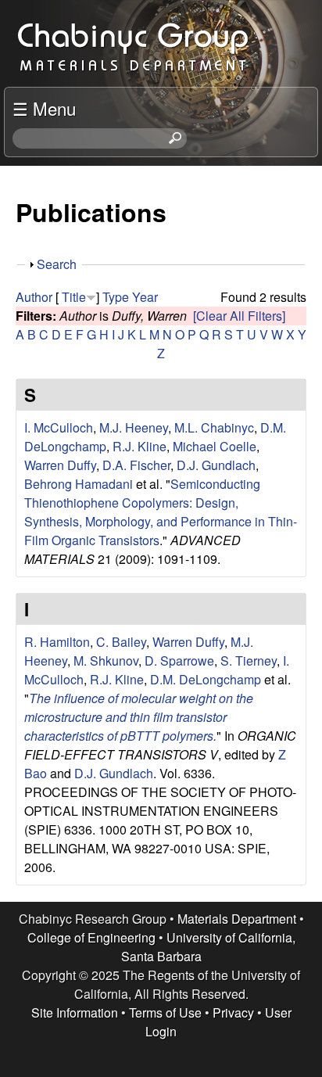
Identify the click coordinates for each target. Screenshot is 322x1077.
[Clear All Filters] (239, 316)
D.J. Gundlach (216, 465)
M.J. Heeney (133, 427)
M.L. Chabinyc (214, 427)
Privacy (233, 1012)
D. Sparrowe (179, 661)
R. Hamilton (57, 642)
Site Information (74, 1012)
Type (115, 297)
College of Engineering (91, 937)
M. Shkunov (105, 661)
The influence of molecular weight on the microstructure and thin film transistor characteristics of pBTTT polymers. (138, 717)
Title (74, 297)
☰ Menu (44, 107)
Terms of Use (165, 1012)
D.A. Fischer (136, 465)
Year (145, 297)
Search (57, 264)
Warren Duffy (60, 465)
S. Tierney (248, 661)
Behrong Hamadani (78, 484)
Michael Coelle (214, 446)
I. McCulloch (58, 427)
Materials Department (236, 919)
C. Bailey (121, 642)
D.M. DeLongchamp (205, 679)
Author (34, 297)
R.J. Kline (139, 446)
